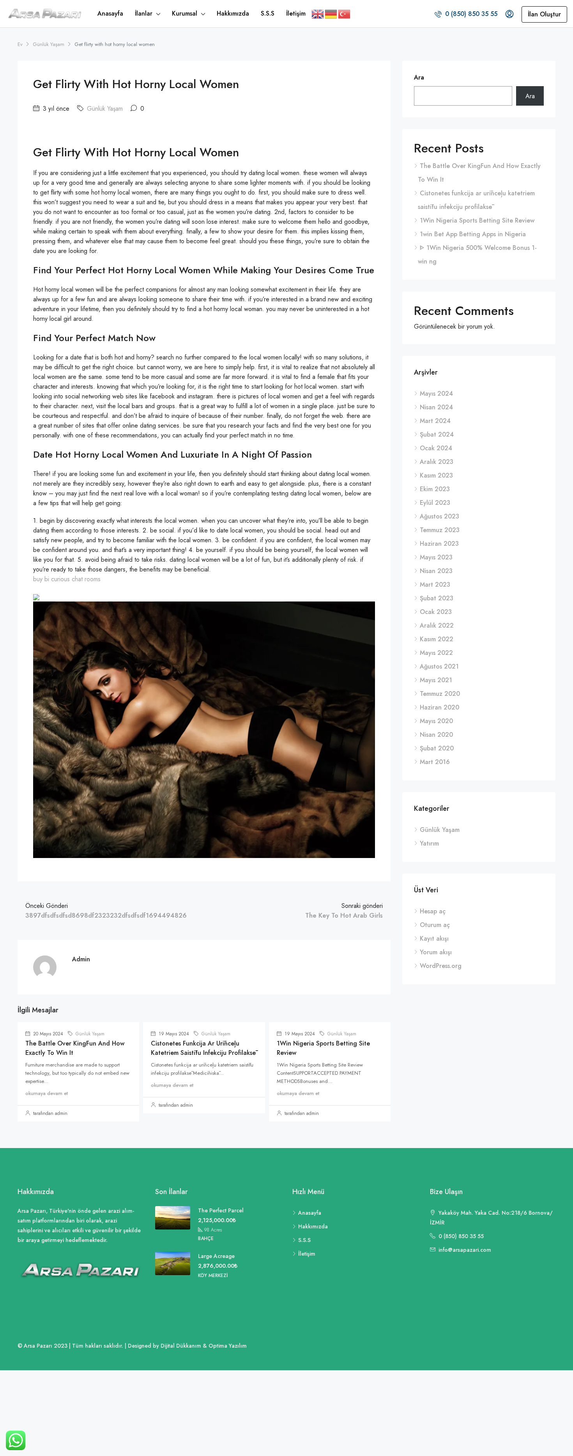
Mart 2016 (435, 761)
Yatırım (429, 843)
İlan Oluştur (544, 14)
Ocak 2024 (436, 448)
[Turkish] (344, 13)
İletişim (296, 13)
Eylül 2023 (435, 502)
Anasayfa (110, 13)
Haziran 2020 (439, 707)
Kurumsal (184, 13)
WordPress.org (441, 965)
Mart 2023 (435, 584)
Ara (419, 77)
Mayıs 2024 (436, 393)
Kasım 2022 (436, 639)
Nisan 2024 (436, 407)
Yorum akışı (436, 952)
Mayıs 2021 (436, 680)
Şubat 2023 (436, 598)
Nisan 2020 (436, 734)
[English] (318, 13)
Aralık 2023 (436, 461)
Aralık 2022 (437, 625)
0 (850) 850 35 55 (470, 13)
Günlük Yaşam (48, 44)
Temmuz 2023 (440, 529)
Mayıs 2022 (436, 652)
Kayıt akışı (434, 938)
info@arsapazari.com (465, 1250)
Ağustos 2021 (439, 666)
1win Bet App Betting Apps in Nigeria (473, 234)
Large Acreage (216, 1256)
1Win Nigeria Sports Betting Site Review (477, 220)
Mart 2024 (435, 420)
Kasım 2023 (436, 475)
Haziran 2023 (439, 543)
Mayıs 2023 (436, 557)
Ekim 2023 (435, 489)
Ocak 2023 (436, 611)
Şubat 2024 (437, 434)
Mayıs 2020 (436, 721)
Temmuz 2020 (440, 693)
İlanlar (143, 13)
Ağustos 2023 (439, 516)
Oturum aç (435, 924)
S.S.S (267, 13)
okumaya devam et (46, 1093)
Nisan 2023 (436, 570)
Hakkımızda (233, 13)
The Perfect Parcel (221, 1210)
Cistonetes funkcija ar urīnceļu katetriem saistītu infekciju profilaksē (203, 1048)
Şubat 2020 (437, 748)
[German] (331, 13)
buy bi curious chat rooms (67, 579)
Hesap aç (433, 911)
